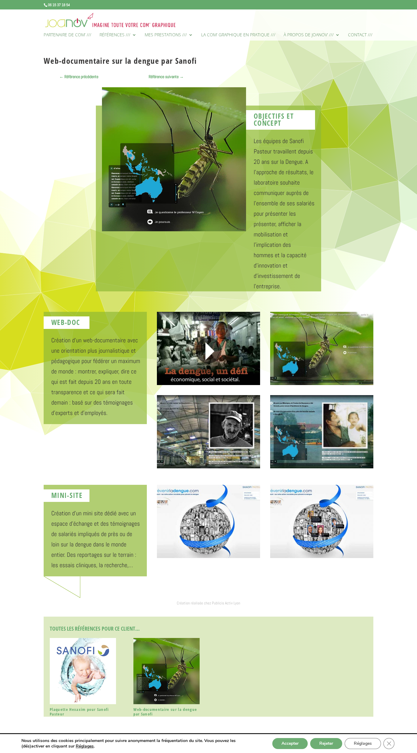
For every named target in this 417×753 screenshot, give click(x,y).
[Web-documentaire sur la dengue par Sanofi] (166, 671)
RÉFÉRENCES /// (115, 35)
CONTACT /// (360, 35)
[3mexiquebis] (208, 468)
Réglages (85, 746)
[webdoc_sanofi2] (321, 385)
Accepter (290, 743)
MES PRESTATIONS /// (166, 35)
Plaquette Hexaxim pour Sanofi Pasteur (79, 712)
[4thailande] (321, 468)
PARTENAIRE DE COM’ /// (67, 35)
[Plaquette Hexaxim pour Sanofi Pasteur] (83, 671)
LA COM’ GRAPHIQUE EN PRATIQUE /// (238, 35)
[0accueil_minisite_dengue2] (208, 558)
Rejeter (326, 743)
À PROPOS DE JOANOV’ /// (309, 35)
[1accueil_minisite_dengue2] (321, 558)
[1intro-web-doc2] (208, 385)
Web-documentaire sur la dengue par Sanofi (165, 712)
